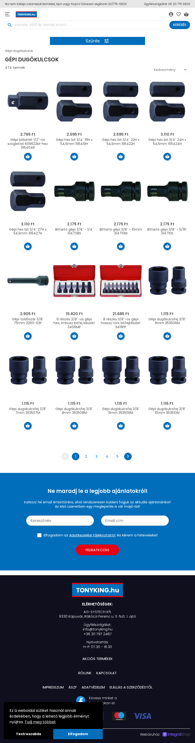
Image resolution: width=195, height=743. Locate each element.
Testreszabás (28, 734)
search (9, 25)
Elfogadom (78, 734)
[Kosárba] (28, 156)
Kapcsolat (106, 672)
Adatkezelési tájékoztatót (92, 535)
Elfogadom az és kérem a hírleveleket (101, 535)
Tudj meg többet (40, 722)
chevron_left (65, 456)
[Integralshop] (176, 734)
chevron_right (128, 456)
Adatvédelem (93, 687)
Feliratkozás (97, 549)
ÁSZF (72, 687)
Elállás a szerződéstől (131, 687)
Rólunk (85, 672)
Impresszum (53, 687)
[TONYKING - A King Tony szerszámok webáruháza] (97, 590)
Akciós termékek (97, 658)
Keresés (179, 24)
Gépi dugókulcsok (19, 51)
